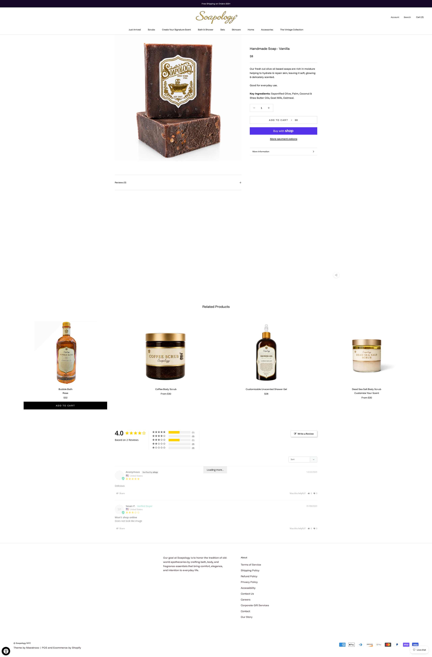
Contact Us (247, 593)
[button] (310, 493)
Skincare (236, 29)
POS (44, 647)
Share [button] (122, 493)
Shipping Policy (250, 570)
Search (407, 17)
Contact (245, 611)
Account (395, 17)
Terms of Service (251, 564)
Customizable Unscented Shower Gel (266, 389)
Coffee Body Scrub (166, 389)
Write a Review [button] (306, 433)
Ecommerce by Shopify (67, 647)
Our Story (246, 617)
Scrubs (151, 29)
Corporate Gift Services (255, 605)
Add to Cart (65, 405)
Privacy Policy (249, 582)
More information (260, 151)
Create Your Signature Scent (176, 29)
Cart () (420, 17)
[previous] (10, 361)
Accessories (267, 29)
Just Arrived (135, 29)
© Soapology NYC (22, 643)
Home (251, 29)
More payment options (283, 138)
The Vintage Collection (291, 29)
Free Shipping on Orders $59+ (216, 3)
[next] (421, 361)
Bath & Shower (205, 29)
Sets (222, 29)
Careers (245, 599)
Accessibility (248, 587)
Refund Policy (249, 576)
